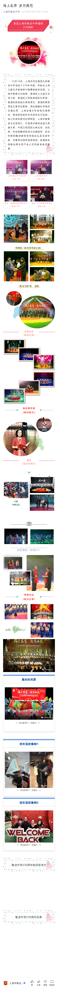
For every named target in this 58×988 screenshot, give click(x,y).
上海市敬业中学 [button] (11, 11)
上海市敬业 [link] (16, 983)
